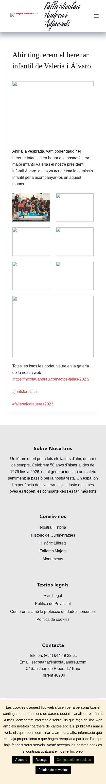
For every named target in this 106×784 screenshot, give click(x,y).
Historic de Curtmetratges (53, 535)
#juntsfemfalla (24, 391)
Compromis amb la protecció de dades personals (53, 611)
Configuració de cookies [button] (74, 760)
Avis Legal (53, 596)
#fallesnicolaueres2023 (32, 404)
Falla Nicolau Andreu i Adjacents (61, 15)
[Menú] (96, 16)
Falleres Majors (53, 551)
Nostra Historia (53, 527)
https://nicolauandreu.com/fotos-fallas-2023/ (51, 379)
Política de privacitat (53, 770)
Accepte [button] (21, 760)
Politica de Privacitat (53, 604)
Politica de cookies (53, 619)
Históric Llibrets (53, 543)
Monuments (53, 559)
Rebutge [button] (41, 760)
